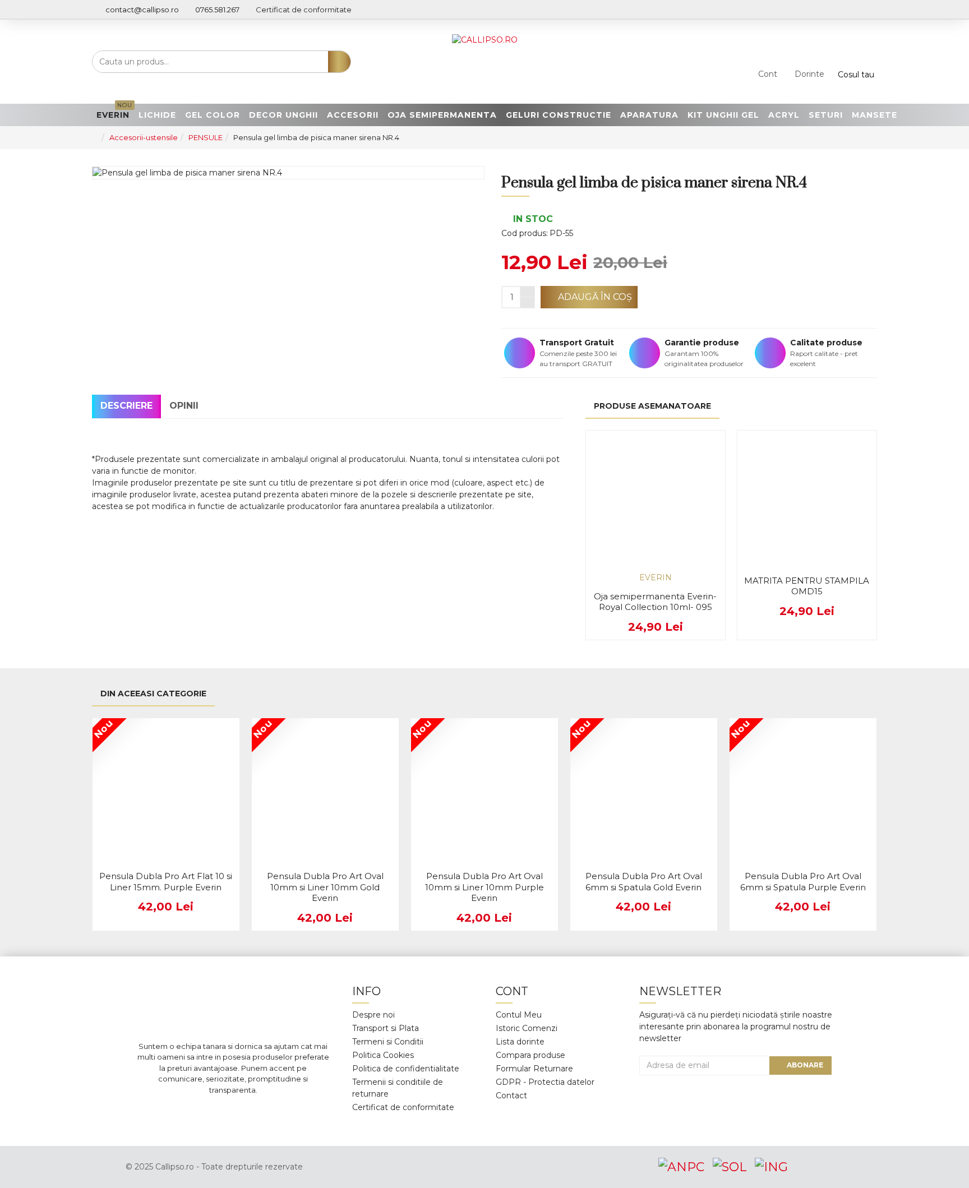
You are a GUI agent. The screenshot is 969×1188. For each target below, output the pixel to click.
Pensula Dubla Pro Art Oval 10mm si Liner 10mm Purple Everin (484, 887)
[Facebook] (183, 1112)
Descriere (126, 405)
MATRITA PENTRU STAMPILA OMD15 (806, 586)
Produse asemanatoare (652, 406)
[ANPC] (681, 1167)
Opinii (184, 405)
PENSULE (205, 137)
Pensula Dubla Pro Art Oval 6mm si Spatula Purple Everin (803, 882)
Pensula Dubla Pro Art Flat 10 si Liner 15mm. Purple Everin (165, 882)
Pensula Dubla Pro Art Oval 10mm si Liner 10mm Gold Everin (325, 887)
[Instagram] (216, 1112)
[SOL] (729, 1167)
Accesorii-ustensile (143, 137)
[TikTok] (284, 1112)
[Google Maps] (250, 1112)
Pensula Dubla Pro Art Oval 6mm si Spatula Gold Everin (643, 882)
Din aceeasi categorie (153, 693)
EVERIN (655, 577)
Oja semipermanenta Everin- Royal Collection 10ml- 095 (655, 602)
